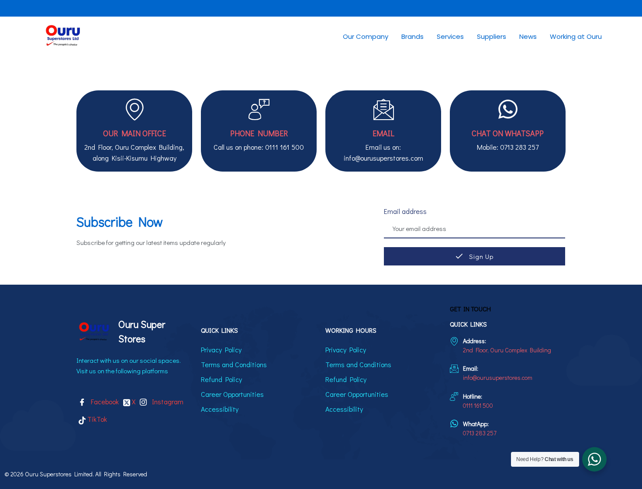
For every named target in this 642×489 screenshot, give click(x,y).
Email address (405, 211)
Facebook (103, 401)
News (528, 36)
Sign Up (480, 256)
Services (450, 36)
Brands (412, 36)
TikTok (96, 419)
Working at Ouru (576, 36)
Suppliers (491, 36)
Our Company (365, 36)
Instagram (166, 401)
